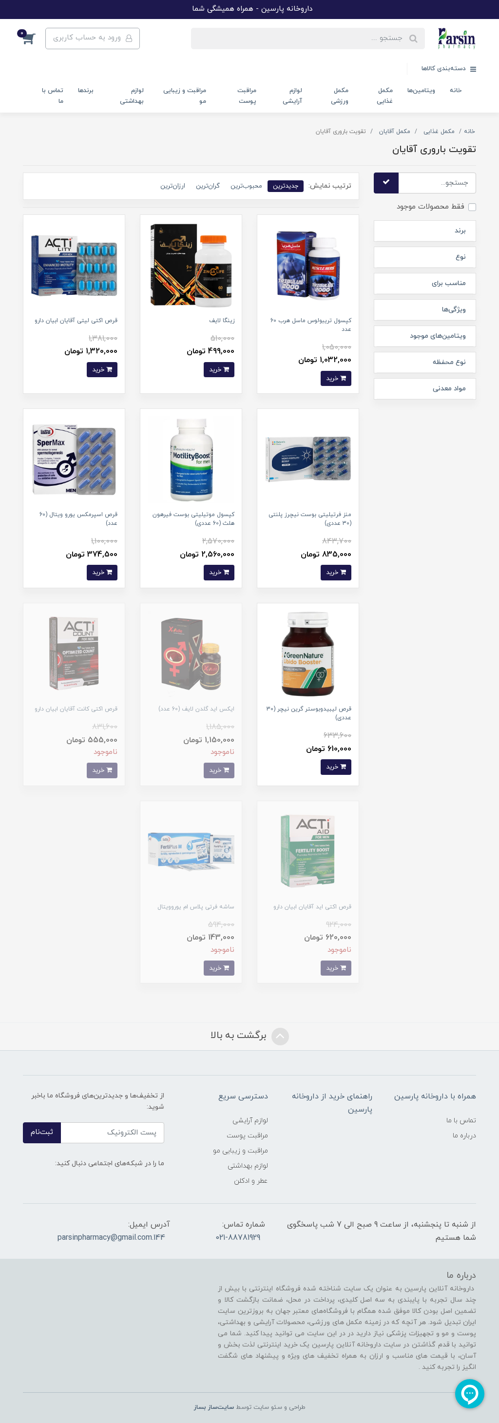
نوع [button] (461, 257)
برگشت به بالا (240, 1035)
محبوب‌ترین (246, 186)
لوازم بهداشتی (132, 95)
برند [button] (460, 230)
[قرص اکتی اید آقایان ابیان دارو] (308, 851)
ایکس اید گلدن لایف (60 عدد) (196, 709)
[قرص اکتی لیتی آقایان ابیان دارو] (74, 265)
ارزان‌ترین (172, 186)
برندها (86, 90)
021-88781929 (237, 1237)
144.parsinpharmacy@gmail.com (111, 1237)
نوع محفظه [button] (449, 362)
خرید (333, 378)
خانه (455, 90)
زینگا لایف (221, 321)
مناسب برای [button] (449, 283)
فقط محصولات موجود (430, 207)
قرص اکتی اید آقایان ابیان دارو (312, 907)
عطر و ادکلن (251, 1181)
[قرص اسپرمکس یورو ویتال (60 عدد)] (74, 459)
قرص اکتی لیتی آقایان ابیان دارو (76, 321)
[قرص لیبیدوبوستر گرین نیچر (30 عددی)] (308, 654)
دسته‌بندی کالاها (445, 68)
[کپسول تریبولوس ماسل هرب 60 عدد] (308, 265)
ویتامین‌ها (421, 90)
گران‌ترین (208, 186)
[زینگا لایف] (191, 265)
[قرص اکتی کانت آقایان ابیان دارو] (74, 654)
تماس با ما (52, 95)
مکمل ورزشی (339, 95)
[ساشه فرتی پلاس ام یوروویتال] (191, 851)
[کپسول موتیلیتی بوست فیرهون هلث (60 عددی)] (191, 459)
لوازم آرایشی (292, 95)
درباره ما (464, 1135)
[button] (34, 38)
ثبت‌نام (42, 1132)
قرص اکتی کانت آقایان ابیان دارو (76, 709)
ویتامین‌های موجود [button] (438, 336)
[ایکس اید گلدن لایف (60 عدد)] (191, 654)
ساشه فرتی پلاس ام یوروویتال (195, 907)
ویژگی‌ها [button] (454, 309)
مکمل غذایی (385, 95)
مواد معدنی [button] (449, 388)
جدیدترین (285, 186)
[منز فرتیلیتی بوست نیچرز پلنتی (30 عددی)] (308, 459)
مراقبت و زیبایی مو (184, 95)
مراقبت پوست (246, 95)
